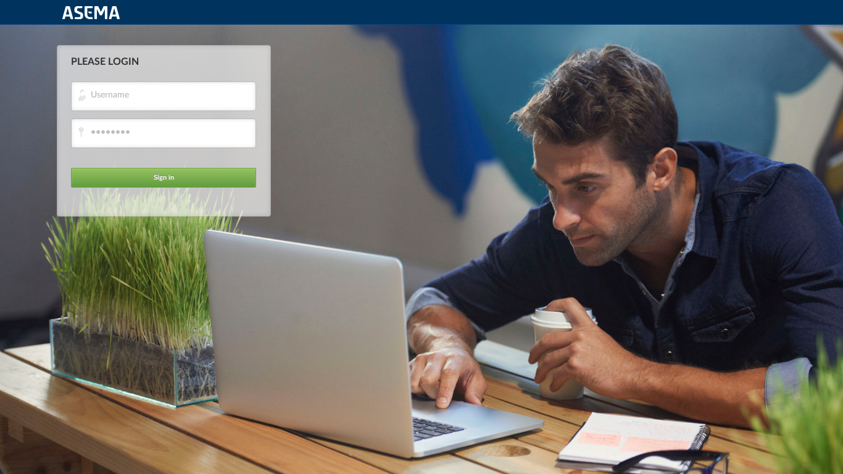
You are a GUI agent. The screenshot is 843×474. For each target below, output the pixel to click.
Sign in (164, 177)
